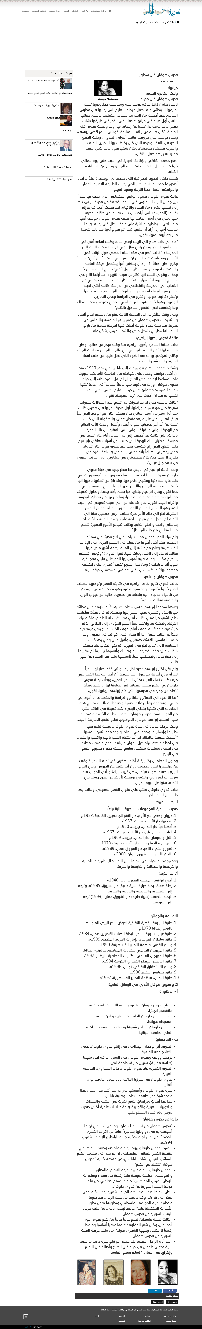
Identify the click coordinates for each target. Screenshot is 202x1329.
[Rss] (25, 1316)
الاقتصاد (122, 1316)
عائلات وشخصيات (165, 22)
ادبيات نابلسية (171, 1321)
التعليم (96, 1316)
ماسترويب (28, 1327)
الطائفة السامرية (144, 1321)
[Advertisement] (101, 47)
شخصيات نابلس (145, 22)
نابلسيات (121, 1321)
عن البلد (148, 1316)
